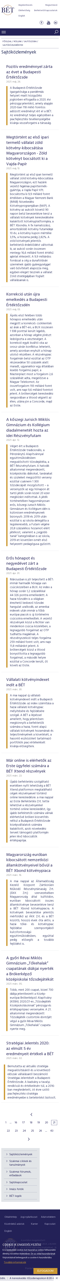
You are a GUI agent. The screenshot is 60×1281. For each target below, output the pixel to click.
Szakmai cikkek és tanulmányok (20, 1163)
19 (38, 1122)
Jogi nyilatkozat (28, 1217)
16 (16, 1122)
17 (23, 1122)
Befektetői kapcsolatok (45, 10)
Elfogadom (45, 1271)
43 (51, 1131)
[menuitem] (10, 1217)
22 (8, 1131)
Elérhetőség (24, 10)
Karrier (34, 1224)
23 (16, 1131)
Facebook (41, 23)
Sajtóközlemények (20, 1154)
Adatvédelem (48, 1217)
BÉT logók (15, 1196)
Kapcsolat (50, 1224)
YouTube (48, 23)
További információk (15, 1262)
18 (31, 1122)
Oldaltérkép (10, 1217)
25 (32, 1131)
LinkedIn (55, 23)
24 (24, 1131)
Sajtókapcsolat (18, 1182)
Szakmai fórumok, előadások (20, 1174)
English (22, 16)
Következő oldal (29, 1139)
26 (40, 1131)
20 (46, 1122)
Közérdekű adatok (14, 1224)
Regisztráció (51, 5)
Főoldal (7, 41)
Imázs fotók (16, 1189)
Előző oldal (31, 1114)
